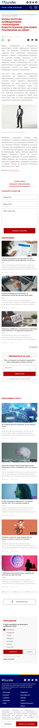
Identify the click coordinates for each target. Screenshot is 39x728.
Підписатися (19, 374)
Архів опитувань (9, 659)
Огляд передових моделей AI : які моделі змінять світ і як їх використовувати (17, 502)
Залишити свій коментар (19, 184)
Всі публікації (33, 347)
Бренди (23, 698)
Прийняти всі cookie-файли (27, 724)
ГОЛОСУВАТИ (13, 652)
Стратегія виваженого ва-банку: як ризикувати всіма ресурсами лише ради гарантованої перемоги (17, 295)
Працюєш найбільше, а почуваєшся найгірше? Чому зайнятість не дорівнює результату (19, 329)
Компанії (6, 695)
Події (4, 703)
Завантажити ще (22, 601)
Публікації (6, 692)
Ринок (23, 706)
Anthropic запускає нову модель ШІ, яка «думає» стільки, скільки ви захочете (17, 538)
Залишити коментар (19, 231)
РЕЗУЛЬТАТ (29, 652)
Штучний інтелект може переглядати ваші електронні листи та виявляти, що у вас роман (19, 466)
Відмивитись (8, 724)
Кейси (23, 700)
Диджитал (24, 692)
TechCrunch (14, 170)
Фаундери (6, 700)
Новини (10, 12)
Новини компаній (27, 703)
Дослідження (25, 695)
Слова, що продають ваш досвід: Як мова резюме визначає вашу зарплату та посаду (18, 259)
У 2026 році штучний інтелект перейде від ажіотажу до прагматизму (18, 574)
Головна (4, 12)
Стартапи (6, 698)
